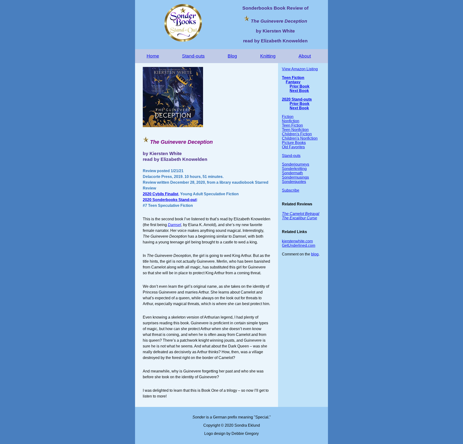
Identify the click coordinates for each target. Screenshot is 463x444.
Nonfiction (290, 121)
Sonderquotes (294, 182)
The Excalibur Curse (299, 218)
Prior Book (299, 86)
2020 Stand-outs (297, 99)
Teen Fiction (293, 78)
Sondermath (292, 173)
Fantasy (293, 82)
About (305, 56)
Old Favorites (293, 147)
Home (153, 56)
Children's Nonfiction (300, 138)
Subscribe (290, 190)
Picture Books (294, 143)
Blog (232, 56)
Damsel (174, 225)
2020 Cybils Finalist (160, 194)
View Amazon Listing (300, 69)
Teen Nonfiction (295, 130)
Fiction (287, 117)
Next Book (299, 91)
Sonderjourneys (295, 164)
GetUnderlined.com (298, 245)
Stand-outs (193, 56)
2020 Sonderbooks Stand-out (170, 200)
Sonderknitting (294, 169)
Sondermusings (295, 177)
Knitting (268, 56)
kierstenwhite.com (297, 241)
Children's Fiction (297, 134)
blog (315, 254)
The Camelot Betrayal (300, 214)
